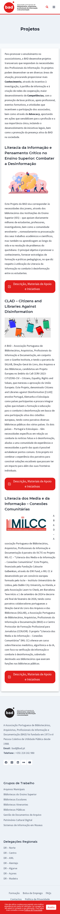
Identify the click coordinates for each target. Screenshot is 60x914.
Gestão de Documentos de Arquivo (22, 814)
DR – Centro (9, 852)
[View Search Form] (47, 7)
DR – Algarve (10, 868)
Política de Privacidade (37, 899)
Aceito (51, 907)
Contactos (16, 899)
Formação (14, 893)
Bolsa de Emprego (33, 893)
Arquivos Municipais (14, 789)
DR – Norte (9, 847)
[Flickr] (23, 762)
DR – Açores (9, 873)
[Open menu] (54, 7)
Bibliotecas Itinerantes (15, 804)
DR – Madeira (10, 878)
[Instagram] (11, 762)
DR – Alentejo (10, 863)
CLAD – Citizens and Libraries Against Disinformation (23, 306)
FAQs (48, 893)
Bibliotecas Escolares (15, 799)
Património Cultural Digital (17, 820)
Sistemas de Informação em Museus (23, 825)
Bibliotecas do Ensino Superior (20, 794)
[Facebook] (6, 762)
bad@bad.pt (18, 748)
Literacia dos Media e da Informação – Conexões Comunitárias (27, 503)
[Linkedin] (17, 762)
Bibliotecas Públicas (14, 809)
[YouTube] (29, 762)
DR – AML (8, 858)
